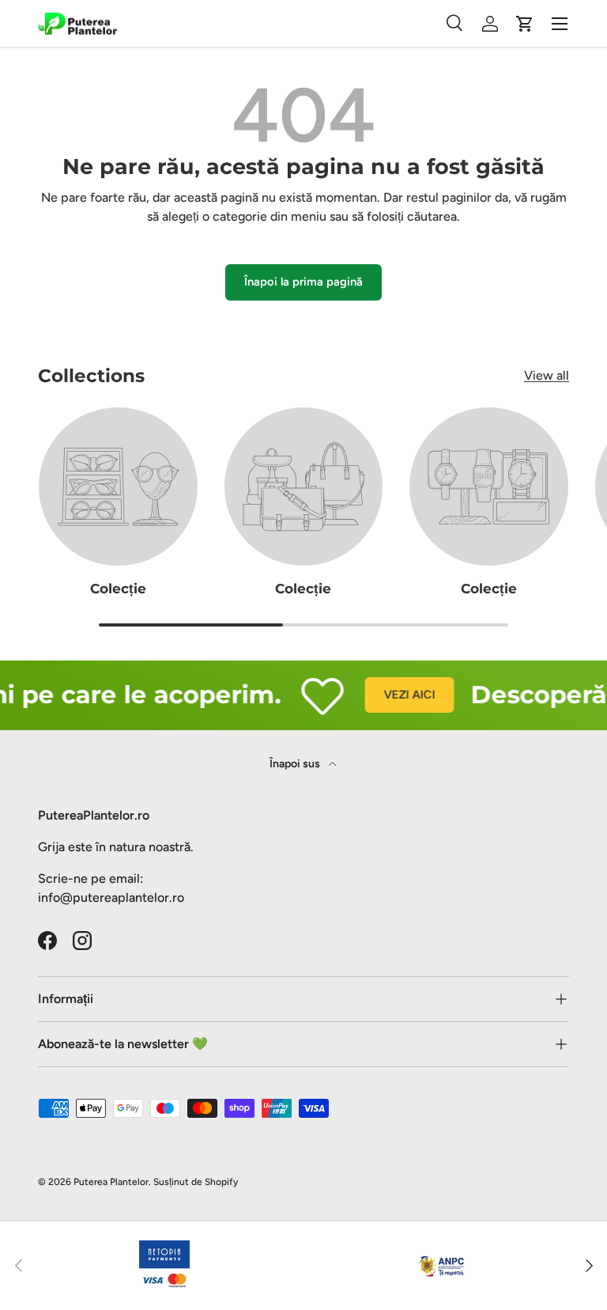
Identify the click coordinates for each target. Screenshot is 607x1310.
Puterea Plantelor (111, 1181)
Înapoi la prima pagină (303, 281)
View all (546, 375)
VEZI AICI (401, 694)
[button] (524, 23)
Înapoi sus (296, 763)
